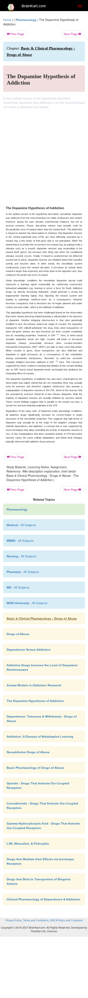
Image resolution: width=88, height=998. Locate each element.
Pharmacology (26, 20)
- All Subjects (18, 587)
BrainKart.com (34, 6)
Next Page (71, 34)
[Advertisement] (44, 155)
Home (7, 20)
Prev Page (16, 34)
